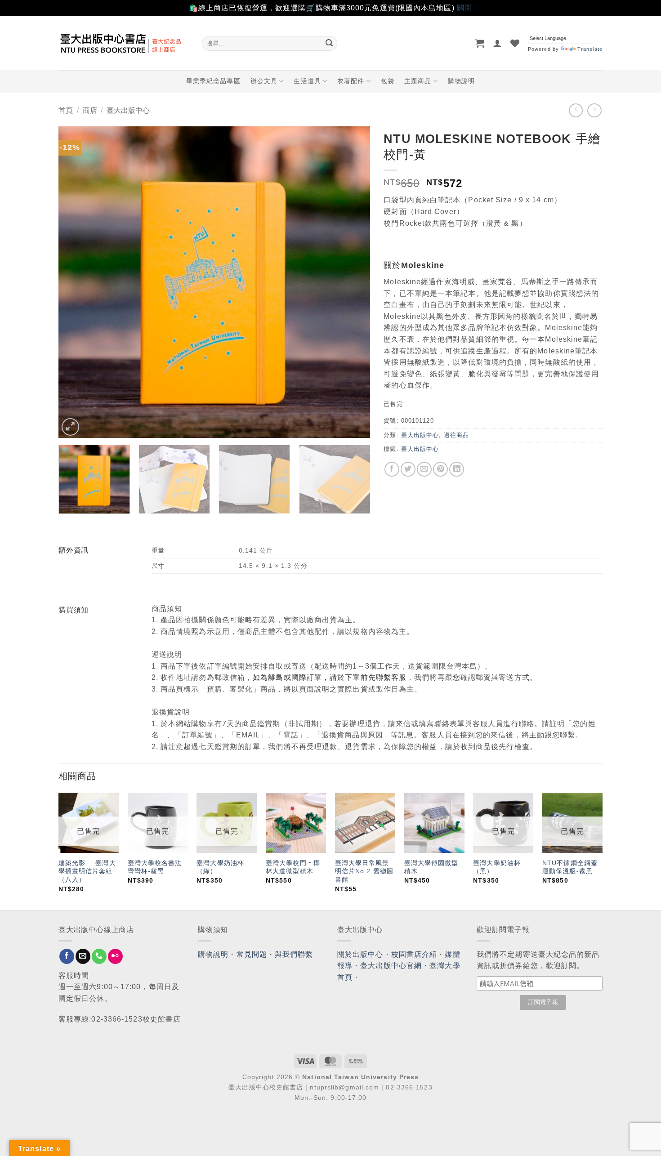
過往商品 (456, 435)
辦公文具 (263, 81)
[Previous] (76, 282)
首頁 (65, 110)
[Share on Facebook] (391, 469)
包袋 (387, 81)
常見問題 (252, 954)
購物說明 (461, 81)
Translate (590, 49)
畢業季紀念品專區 (213, 81)
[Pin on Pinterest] (440, 469)
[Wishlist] (515, 43)
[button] (480, 43)
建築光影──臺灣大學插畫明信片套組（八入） (87, 871)
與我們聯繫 (294, 954)
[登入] (497, 43)
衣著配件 (350, 81)
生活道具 (307, 81)
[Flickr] (115, 956)
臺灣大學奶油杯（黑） (497, 867)
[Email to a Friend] (424, 469)
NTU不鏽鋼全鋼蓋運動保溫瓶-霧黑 (570, 867)
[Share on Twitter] (408, 469)
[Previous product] (594, 110)
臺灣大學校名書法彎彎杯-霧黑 (155, 867)
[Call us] (99, 956)
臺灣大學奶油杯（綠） (220, 867)
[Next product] (576, 110)
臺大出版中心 (128, 110)
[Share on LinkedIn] (456, 469)
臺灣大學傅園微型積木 (431, 867)
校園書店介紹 (414, 954)
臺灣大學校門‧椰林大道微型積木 (293, 867)
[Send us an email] (83, 956)
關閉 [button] (464, 8)
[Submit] (329, 43)
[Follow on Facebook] (66, 956)
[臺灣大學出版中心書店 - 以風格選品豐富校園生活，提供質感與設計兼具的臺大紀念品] (123, 43)
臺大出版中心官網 (391, 965)
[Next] (352, 282)
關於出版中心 (360, 954)
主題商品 (417, 81)
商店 (90, 110)
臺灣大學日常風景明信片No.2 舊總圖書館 (364, 871)
